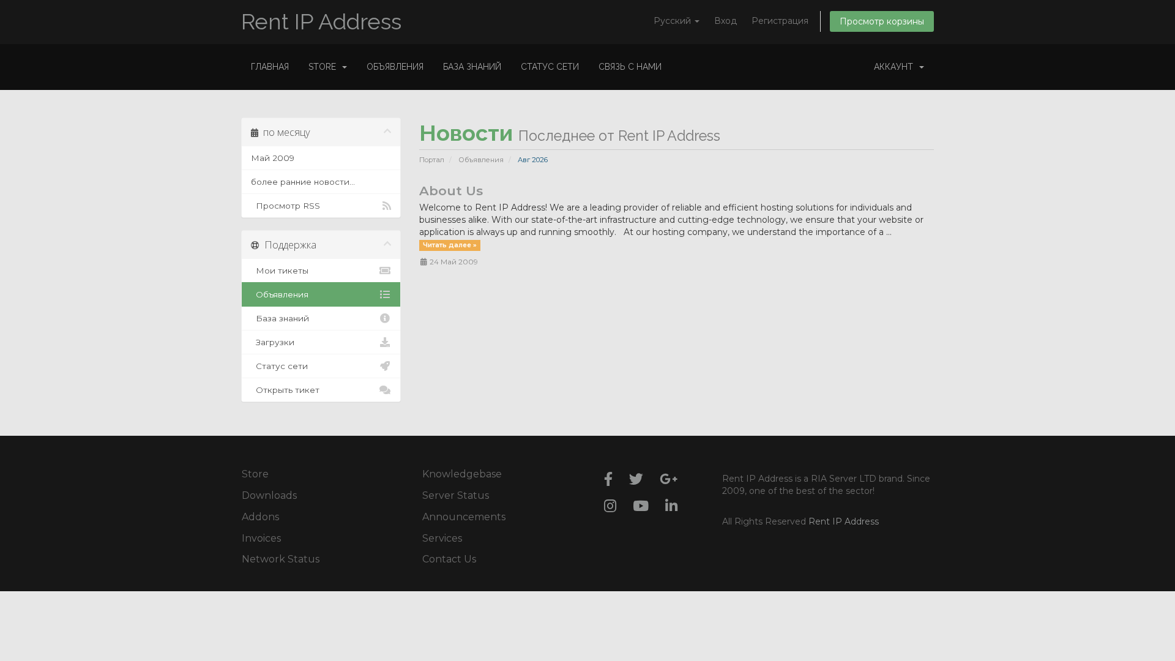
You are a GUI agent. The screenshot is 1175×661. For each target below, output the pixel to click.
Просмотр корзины (882, 21)
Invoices (261, 538)
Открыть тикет (285, 390)
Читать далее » (450, 245)
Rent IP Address (321, 22)
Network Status (280, 559)
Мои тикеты (279, 270)
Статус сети (550, 67)
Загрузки (272, 342)
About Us (451, 190)
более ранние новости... (303, 182)
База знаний (472, 67)
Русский (673, 20)
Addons (260, 517)
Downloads (269, 495)
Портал (431, 159)
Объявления (395, 67)
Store (324, 67)
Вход (725, 20)
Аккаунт (896, 67)
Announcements (463, 517)
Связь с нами (630, 67)
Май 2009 (272, 158)
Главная (270, 67)
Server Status (455, 495)
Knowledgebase (462, 474)
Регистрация (780, 20)
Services (442, 538)
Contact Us (449, 559)
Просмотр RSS (285, 206)
